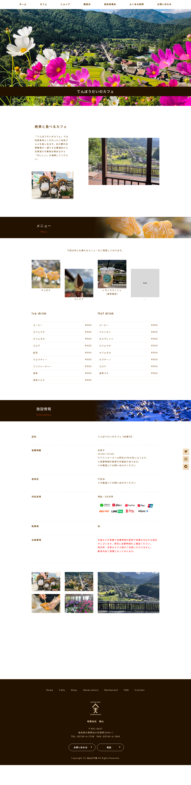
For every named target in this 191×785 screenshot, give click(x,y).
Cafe (62, 690)
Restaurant (111, 690)
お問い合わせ (80, 747)
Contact (140, 690)
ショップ (65, 4)
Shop (74, 690)
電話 (109, 747)
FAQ (126, 690)
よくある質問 (137, 4)
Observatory (91, 690)
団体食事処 (110, 4)
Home (49, 690)
